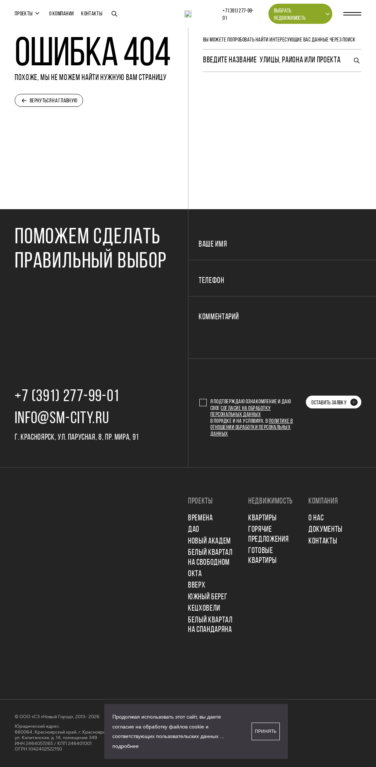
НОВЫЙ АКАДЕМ (209, 541)
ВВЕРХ (196, 585)
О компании (61, 14)
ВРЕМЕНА (200, 518)
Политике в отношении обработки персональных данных (251, 427)
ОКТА (195, 574)
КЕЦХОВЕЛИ (204, 608)
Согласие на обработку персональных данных (240, 412)
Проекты (24, 14)
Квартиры (262, 518)
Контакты (91, 14)
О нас (315, 518)
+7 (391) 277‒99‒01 (238, 14)
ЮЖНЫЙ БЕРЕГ (207, 597)
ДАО (193, 530)
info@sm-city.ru (62, 419)
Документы (325, 530)
